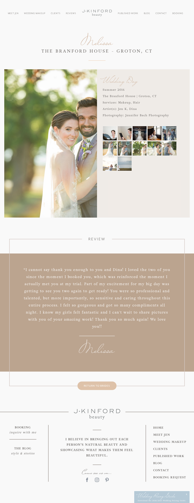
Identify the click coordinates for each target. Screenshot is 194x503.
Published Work (128, 13)
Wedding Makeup (34, 13)
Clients (55, 13)
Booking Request (169, 477)
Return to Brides (97, 385)
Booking (177, 13)
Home (158, 428)
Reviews (71, 13)
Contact (161, 13)
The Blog (23, 450)
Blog (147, 13)
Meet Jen (13, 13)
